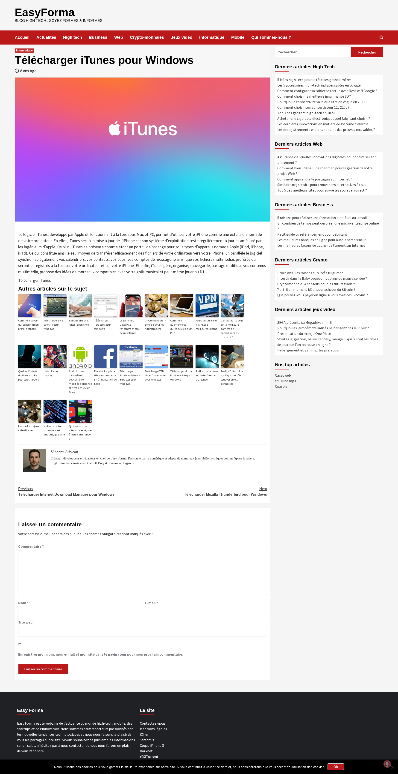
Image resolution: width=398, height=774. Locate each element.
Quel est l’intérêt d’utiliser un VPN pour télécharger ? (28, 375)
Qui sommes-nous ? (271, 37)
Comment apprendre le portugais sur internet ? (314, 179)
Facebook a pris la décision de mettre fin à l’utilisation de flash (105, 377)
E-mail (151, 602)
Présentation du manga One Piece (304, 333)
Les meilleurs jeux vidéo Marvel (28, 428)
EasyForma (45, 12)
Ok (336, 766)
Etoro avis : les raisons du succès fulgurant (310, 272)
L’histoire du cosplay (51, 373)
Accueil (22, 37)
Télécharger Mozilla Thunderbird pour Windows (225, 491)
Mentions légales (153, 728)
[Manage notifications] (387, 764)
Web (118, 37)
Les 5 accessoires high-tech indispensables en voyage (319, 85)
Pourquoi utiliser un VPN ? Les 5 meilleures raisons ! (207, 324)
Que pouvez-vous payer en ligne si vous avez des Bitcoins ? (322, 295)
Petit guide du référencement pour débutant (312, 234)
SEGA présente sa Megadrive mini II (304, 322)
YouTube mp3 (285, 380)
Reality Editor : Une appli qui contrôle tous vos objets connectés (232, 377)
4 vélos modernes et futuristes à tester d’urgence (207, 375)
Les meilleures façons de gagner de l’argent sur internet (321, 245)
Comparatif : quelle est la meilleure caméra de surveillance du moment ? (232, 329)
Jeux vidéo (181, 37)
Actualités (46, 37)
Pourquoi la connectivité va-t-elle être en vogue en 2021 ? (322, 101)
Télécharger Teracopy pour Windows (102, 324)
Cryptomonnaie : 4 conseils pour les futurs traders (155, 324)
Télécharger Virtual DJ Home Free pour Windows (181, 375)
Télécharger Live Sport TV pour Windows (53, 324)
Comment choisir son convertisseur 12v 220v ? (313, 107)
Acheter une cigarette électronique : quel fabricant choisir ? (323, 118)
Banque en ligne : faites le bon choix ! (80, 322)
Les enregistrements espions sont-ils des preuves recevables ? (326, 129)
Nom (23, 602)
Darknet (146, 751)
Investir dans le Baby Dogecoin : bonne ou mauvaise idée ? (322, 278)
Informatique (211, 37)
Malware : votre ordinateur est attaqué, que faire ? (55, 430)
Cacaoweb (283, 375)
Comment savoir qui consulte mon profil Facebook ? (28, 324)
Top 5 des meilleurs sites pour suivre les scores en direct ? (322, 190)
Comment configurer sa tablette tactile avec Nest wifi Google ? (327, 90)
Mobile (237, 37)
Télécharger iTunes (34, 280)
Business (98, 37)
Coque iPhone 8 (152, 745)
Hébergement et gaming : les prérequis (308, 350)
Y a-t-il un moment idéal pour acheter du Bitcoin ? (316, 289)
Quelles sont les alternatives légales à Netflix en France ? (80, 432)
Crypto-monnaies (147, 37)
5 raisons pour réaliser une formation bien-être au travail (322, 217)
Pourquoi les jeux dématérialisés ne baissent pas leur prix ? (323, 328)
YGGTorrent (149, 756)
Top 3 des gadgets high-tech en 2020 (306, 113)
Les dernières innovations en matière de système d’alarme (323, 124)
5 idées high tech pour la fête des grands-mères (314, 79)
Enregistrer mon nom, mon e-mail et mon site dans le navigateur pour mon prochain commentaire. (100, 654)
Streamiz (147, 740)
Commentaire (31, 546)
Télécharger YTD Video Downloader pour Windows (155, 375)
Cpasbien (282, 386)
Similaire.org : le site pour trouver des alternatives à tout (321, 184)
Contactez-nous (152, 723)
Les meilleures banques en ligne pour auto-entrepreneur (321, 239)
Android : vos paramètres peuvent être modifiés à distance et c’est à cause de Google (80, 381)
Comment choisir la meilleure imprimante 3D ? (314, 96)
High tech (72, 37)
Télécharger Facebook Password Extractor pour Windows (131, 377)
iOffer (144, 734)
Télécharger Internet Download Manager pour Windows (66, 491)
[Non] (392, 767)
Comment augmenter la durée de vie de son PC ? (181, 327)
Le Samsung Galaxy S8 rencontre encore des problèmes (130, 327)
